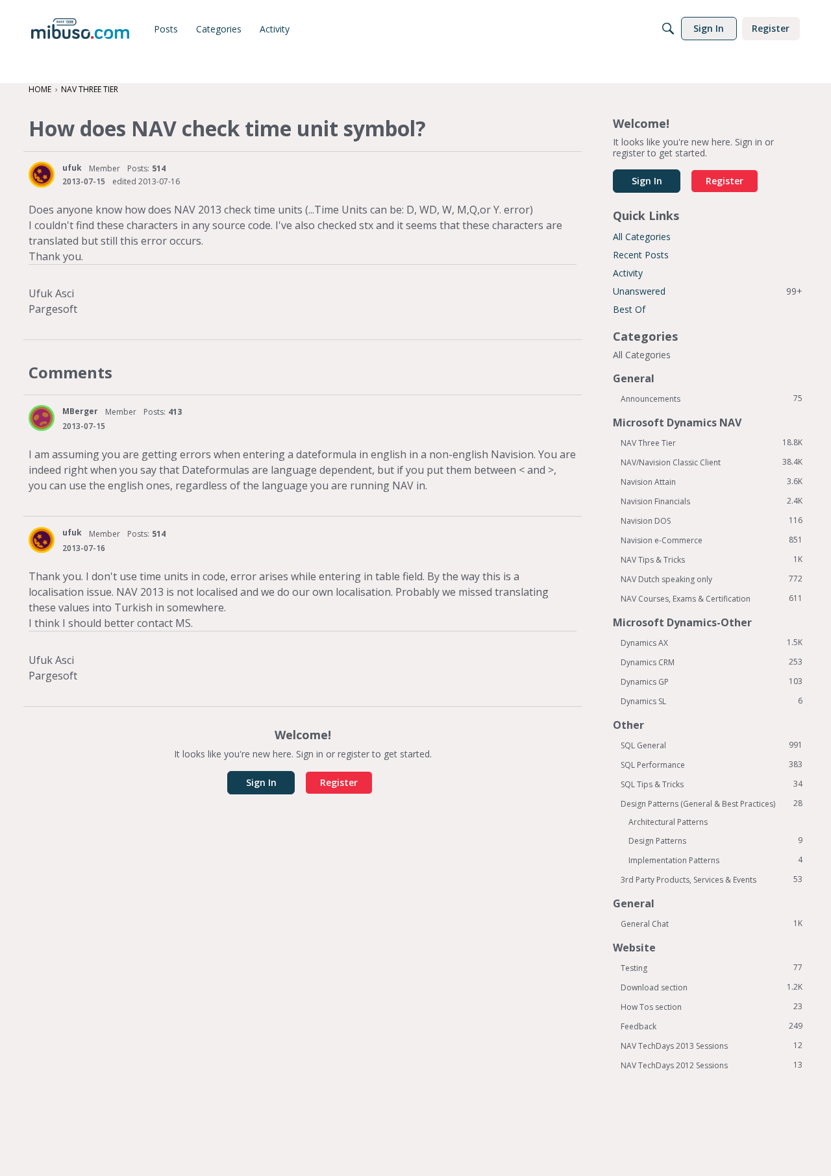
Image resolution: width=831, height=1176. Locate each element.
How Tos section (711, 1006)
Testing (711, 968)
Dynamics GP (711, 681)
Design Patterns (715, 840)
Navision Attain (711, 481)
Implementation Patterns (715, 860)
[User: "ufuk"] (42, 175)
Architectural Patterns (668, 822)
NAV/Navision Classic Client (711, 462)
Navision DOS (711, 520)
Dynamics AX (711, 642)
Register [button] (339, 782)
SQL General (711, 745)
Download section (711, 987)
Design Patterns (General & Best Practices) (711, 803)
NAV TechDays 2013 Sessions (711, 1045)
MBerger (80, 411)
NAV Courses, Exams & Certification (711, 598)
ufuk (72, 167)
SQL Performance (711, 764)
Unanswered (707, 291)
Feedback (711, 1026)
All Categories (642, 236)
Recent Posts (641, 255)
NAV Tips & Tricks (711, 559)
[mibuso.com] (80, 28)
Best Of (629, 309)
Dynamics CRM (711, 662)
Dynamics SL (711, 701)
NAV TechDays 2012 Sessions (711, 1065)
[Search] (668, 28)
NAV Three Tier (711, 442)
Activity (628, 273)
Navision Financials (711, 501)
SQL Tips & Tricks (711, 784)
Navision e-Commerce (711, 540)
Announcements (711, 398)
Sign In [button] (261, 782)
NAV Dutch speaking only (711, 579)
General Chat (711, 923)
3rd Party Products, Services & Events (711, 879)
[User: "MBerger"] (42, 418)
